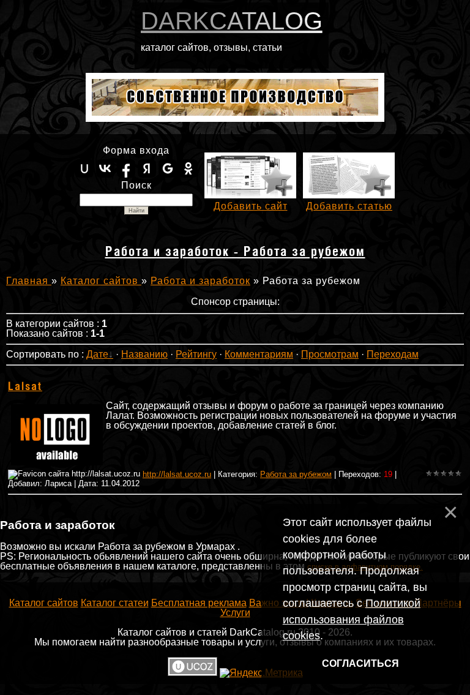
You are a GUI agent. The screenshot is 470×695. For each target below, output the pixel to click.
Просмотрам (330, 354)
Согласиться (360, 663)
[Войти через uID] (84, 168)
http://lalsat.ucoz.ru (177, 474)
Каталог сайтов (101, 281)
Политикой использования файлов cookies (351, 619)
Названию (144, 354)
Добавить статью (349, 206)
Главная (28, 281)
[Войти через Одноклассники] (188, 168)
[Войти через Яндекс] (147, 168)
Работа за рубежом (296, 474)
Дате (97, 354)
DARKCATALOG (232, 20)
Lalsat (25, 387)
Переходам (393, 354)
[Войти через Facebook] (126, 168)
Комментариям (259, 354)
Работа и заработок (200, 281)
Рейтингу (196, 354)
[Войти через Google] (168, 168)
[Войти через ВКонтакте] (105, 168)
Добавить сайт (251, 206)
